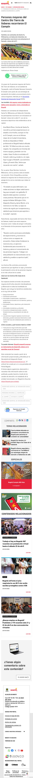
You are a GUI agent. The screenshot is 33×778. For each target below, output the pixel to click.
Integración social (18, 7)
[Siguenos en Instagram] (18, 750)
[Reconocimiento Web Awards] (23, 764)
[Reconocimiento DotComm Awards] (14, 764)
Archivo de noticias (10, 722)
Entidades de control (11, 719)
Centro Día (20, 393)
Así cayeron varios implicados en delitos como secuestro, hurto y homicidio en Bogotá (16, 104)
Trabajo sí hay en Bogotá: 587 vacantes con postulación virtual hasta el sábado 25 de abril (15, 543)
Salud (4, 577)
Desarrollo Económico (9, 537)
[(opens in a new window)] (24, 421)
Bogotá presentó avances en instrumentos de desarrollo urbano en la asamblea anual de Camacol (16, 346)
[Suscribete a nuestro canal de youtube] (22, 750)
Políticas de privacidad (15, 771)
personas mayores (8, 393)
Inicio (2, 7)
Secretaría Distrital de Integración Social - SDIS (16, 388)
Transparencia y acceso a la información (13, 726)
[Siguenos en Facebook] (9, 750)
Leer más (28, 552)
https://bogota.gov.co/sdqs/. (10, 381)
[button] (17, 421)
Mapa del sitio (8, 771)
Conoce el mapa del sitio (12, 716)
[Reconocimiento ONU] (6, 764)
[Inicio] (5, 3)
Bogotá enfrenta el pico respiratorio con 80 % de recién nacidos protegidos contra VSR (14, 583)
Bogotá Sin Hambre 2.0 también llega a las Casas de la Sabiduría (21, 442)
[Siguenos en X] (15, 750)
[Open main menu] (12, 3)
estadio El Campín (17, 397)
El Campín (5, 397)
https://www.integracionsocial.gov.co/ (13, 361)
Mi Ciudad (9, 7)
